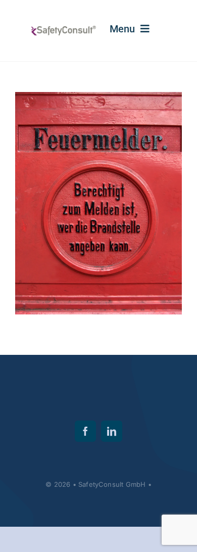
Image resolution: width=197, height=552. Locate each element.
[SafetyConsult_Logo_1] (63, 30)
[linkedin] (111, 431)
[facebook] (85, 431)
